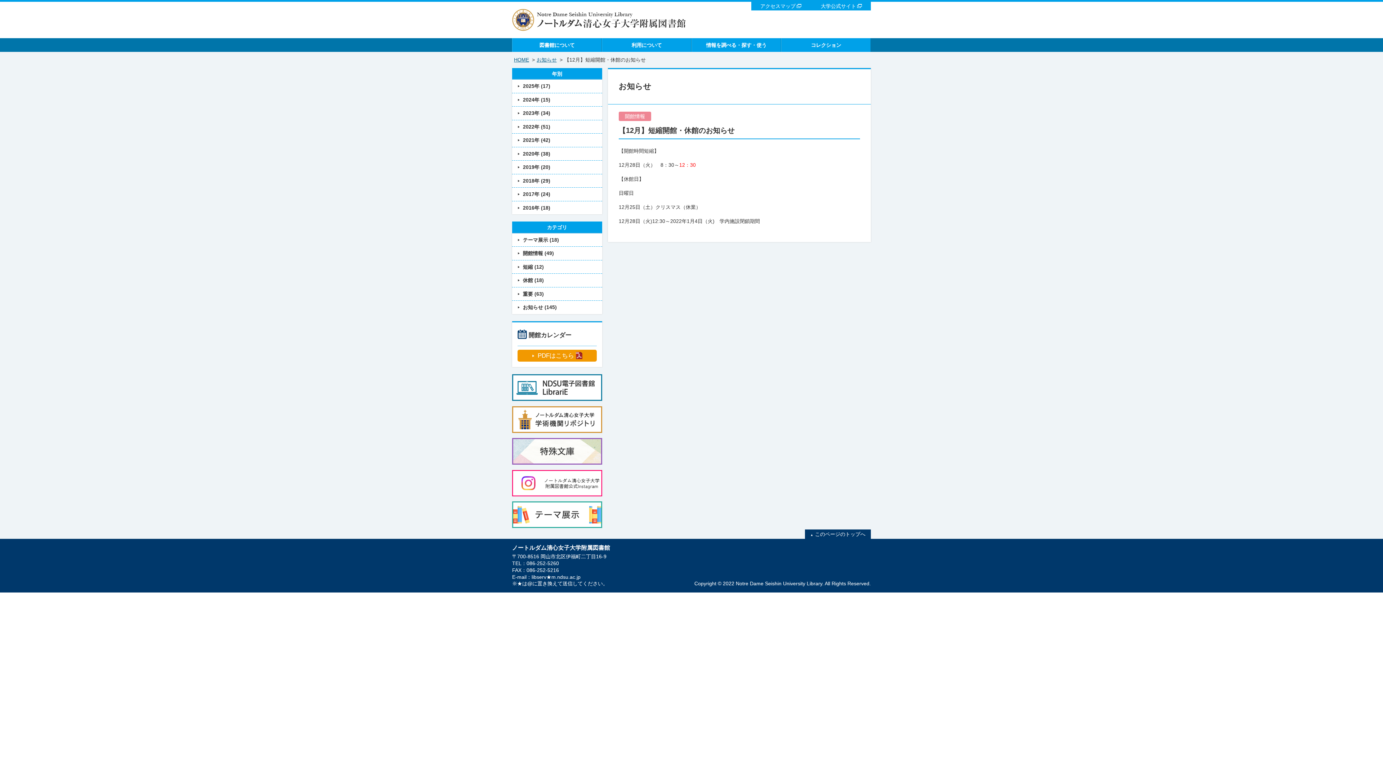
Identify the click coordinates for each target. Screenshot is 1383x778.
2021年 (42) (536, 140)
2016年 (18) (536, 208)
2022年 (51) (536, 127)
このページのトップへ (840, 534)
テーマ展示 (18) (541, 240)
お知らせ (547, 60)
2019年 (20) (536, 167)
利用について (647, 45)
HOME (521, 60)
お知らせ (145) (540, 307)
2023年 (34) (536, 113)
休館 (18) (533, 280)
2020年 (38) (536, 154)
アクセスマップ (778, 6)
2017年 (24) (536, 194)
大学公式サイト (838, 6)
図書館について (557, 45)
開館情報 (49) (538, 253)
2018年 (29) (536, 181)
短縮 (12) (533, 267)
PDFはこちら (556, 355)
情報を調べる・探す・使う (736, 45)
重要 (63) (533, 294)
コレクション (826, 45)
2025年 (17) (536, 86)
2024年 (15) (536, 100)
